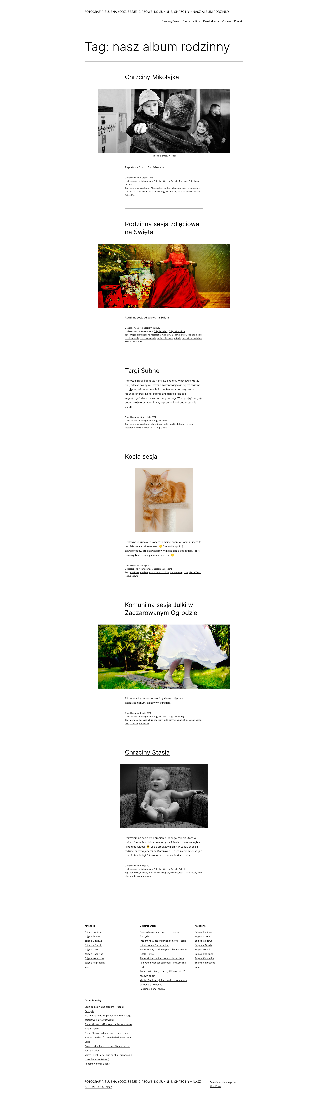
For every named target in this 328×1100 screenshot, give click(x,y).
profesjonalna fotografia (149, 334)
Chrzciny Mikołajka (152, 77)
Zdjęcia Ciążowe (93, 940)
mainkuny (134, 572)
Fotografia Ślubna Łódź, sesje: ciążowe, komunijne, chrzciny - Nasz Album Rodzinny (157, 12)
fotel (150, 872)
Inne (87, 967)
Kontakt (238, 21)
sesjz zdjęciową (165, 338)
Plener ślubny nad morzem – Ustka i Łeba (162, 958)
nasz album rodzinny (140, 188)
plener (191, 720)
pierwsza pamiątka (178, 720)
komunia (134, 723)
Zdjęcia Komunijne (177, 716)
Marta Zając (131, 341)
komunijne (144, 723)
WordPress (215, 1086)
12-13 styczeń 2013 (145, 427)
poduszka (134, 872)
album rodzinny (179, 188)
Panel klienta (211, 21)
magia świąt (167, 334)
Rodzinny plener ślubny (152, 989)
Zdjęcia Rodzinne (179, 181)
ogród (198, 720)
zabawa (134, 576)
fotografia (130, 427)
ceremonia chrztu (142, 191)
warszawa (146, 876)
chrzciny (156, 191)
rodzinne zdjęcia (148, 338)
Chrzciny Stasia (147, 752)
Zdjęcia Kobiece (93, 932)
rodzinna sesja (132, 338)
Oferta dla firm (191, 21)
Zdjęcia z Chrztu (162, 181)
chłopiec (165, 872)
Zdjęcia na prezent (163, 569)
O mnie (226, 21)
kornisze (144, 572)
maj (126, 723)
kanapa (143, 872)
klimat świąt (180, 334)
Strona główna (170, 21)
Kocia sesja (141, 456)
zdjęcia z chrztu (168, 191)
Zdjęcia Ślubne (161, 420)
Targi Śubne (142, 370)
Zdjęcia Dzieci (160, 331)
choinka (191, 334)
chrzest (181, 191)
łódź (133, 195)
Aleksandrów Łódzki (161, 188)
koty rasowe (176, 572)
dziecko (174, 872)
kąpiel (157, 872)
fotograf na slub (185, 424)
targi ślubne (161, 427)
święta (133, 334)
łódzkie (189, 191)
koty (186, 572)
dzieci (199, 334)
